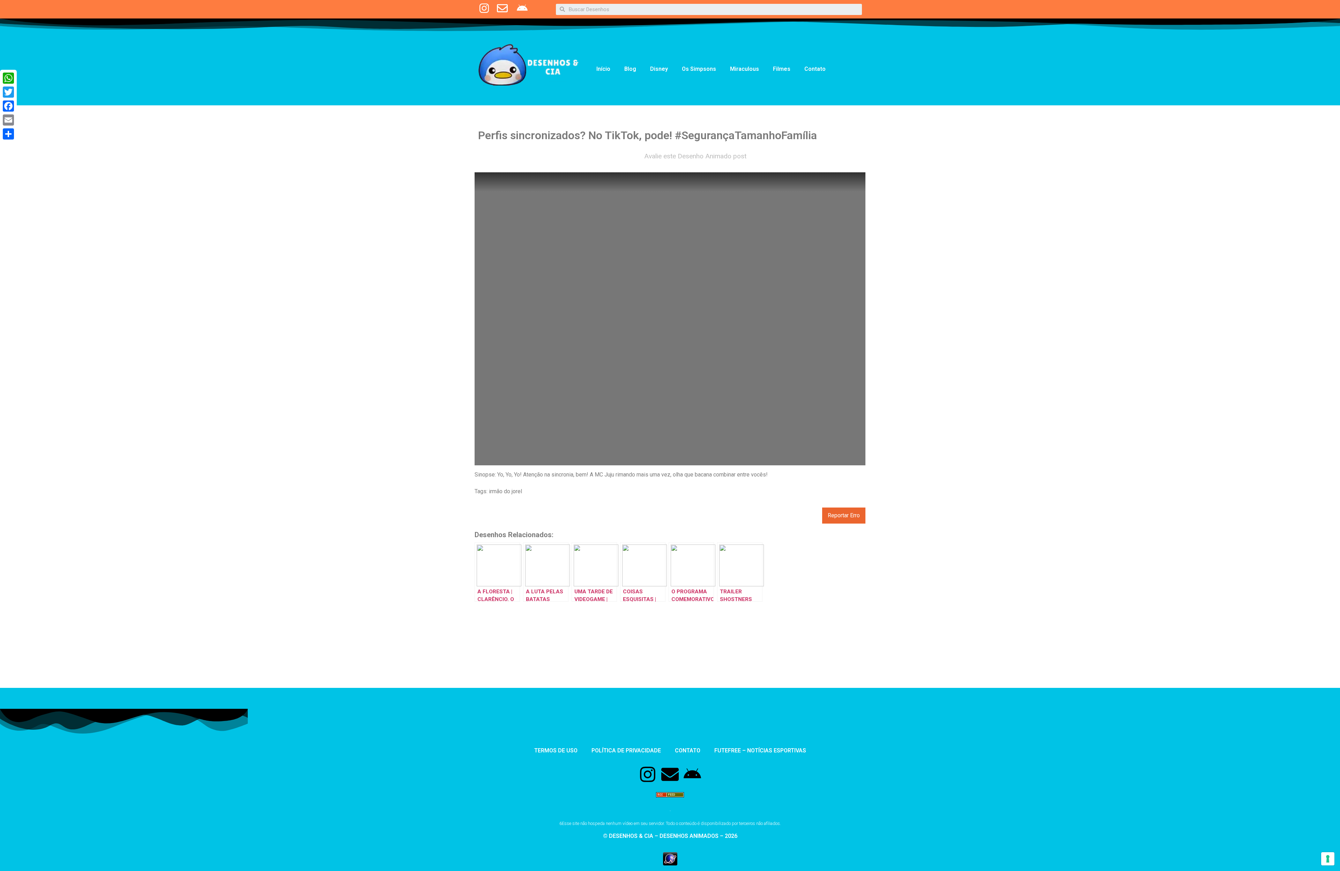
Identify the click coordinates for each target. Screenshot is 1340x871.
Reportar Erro (844, 515)
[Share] (8, 134)
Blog (630, 69)
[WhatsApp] (8, 78)
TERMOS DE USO (556, 750)
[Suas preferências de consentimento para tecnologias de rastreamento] (1327, 858)
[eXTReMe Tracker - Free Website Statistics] (670, 863)
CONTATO (687, 750)
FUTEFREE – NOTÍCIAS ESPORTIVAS (760, 750)
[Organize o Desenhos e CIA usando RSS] (670, 800)
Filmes (781, 69)
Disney (659, 69)
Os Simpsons (699, 69)
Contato (815, 69)
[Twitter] (8, 92)
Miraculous (744, 69)
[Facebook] (8, 106)
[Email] (8, 120)
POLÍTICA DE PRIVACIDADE (626, 750)
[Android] (692, 774)
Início (603, 69)
